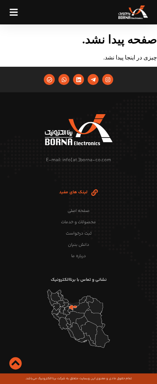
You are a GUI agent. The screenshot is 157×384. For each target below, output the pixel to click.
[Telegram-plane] (93, 79)
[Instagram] (107, 79)
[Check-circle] (49, 79)
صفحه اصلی (78, 210)
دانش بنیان (78, 244)
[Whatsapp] (63, 79)
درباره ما (78, 256)
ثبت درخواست (79, 233)
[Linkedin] (78, 79)
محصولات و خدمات (78, 222)
